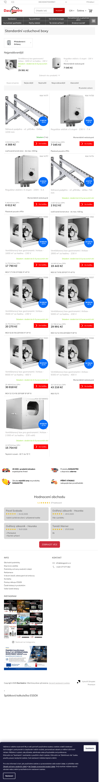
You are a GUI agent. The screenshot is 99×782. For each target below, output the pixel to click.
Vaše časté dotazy (10, 588)
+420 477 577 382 (62, 567)
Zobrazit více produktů (47, 75)
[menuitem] (11, 19)
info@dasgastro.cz (62, 563)
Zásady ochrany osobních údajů (19, 766)
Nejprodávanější (57, 83)
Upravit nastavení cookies (58, 683)
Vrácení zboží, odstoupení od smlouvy (18, 575)
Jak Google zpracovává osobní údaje (45, 766)
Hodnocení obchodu (48, 497)
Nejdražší (41, 83)
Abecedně (73, 83)
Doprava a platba (10, 566)
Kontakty (6, 579)
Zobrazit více (48, 544)
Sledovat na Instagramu (24, 642)
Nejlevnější (27, 83)
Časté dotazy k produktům (13, 585)
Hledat (58, 10)
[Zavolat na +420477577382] (7, 2)
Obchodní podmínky (46, 2)
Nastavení (9, 776)
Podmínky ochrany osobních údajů (17, 569)
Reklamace (7, 572)
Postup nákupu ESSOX (12, 582)
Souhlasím (88, 748)
